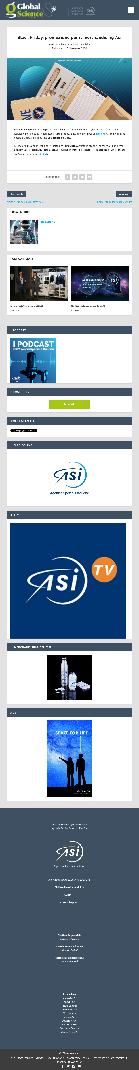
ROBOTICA (61, 1062)
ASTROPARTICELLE (119, 1058)
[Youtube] (79, 1066)
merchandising (82, 44)
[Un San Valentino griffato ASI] (100, 283)
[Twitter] (68, 1066)
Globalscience (73, 1053)
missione (100, 133)
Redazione (66, 44)
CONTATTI (69, 894)
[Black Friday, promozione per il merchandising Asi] (69, 89)
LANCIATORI (40, 1058)
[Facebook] (62, 1066)
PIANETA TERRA (73, 1058)
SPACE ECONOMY (25, 1058)
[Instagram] (73, 1066)
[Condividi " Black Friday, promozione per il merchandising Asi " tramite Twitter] (75, 177)
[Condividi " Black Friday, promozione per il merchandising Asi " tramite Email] (82, 177)
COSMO (86, 1058)
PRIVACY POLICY (75, 1062)
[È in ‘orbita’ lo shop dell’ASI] (39, 283)
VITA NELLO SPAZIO (56, 1058)
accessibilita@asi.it (69, 902)
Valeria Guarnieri (69, 961)
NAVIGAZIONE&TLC (100, 1058)
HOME (12, 1058)
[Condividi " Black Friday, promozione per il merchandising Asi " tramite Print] (89, 177)
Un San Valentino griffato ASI (88, 306)
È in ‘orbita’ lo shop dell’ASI (26, 306)
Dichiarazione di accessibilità (69, 887)
